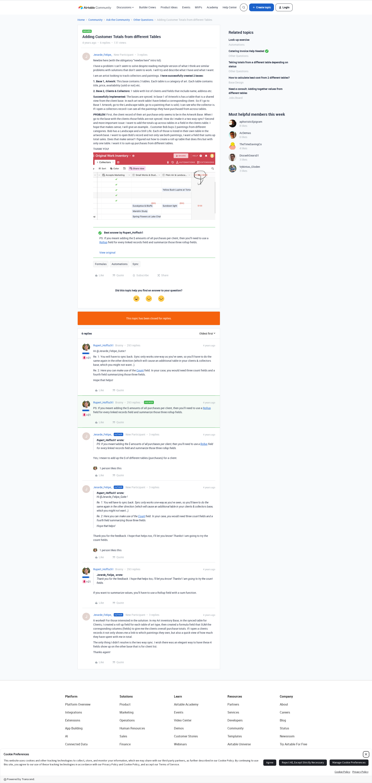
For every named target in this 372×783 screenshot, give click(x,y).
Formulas (101, 264)
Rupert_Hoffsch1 (103, 345)
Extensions (72, 720)
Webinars (180, 744)
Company (286, 696)
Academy (212, 7)
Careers (285, 712)
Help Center (230, 7)
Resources (234, 696)
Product (125, 704)
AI (66, 736)
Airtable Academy (186, 704)
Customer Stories (186, 736)
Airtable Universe (239, 744)
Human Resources (132, 728)
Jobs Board (236, 98)
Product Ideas (169, 7)
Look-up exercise (239, 40)
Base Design (236, 82)
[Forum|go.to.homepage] (95, 7)
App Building (74, 728)
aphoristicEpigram (250, 121)
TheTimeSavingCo (250, 144)
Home (81, 20)
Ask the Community (118, 20)
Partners (233, 704)
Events (186, 7)
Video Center (182, 720)
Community (95, 20)
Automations (119, 264)
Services (233, 712)
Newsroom (287, 736)
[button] (261, 7)
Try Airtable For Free (293, 744)
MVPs (198, 7)
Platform (71, 696)
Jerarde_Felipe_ (102, 54)
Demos (179, 728)
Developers (235, 720)
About (284, 704)
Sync (136, 264)
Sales (123, 736)
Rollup (103, 242)
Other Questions (143, 20)
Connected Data (76, 744)
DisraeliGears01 (249, 155)
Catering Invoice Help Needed (246, 51)
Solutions (126, 696)
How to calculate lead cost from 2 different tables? (259, 77)
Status (284, 728)
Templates (234, 736)
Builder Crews (147, 7)
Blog (283, 720)
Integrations (73, 712)
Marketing (126, 712)
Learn (178, 696)
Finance (125, 744)
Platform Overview (77, 704)
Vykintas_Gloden (249, 167)
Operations (127, 720)
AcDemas (245, 133)
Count (140, 370)
